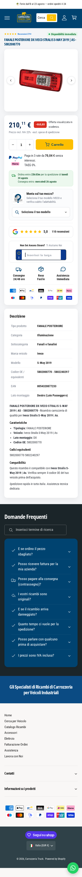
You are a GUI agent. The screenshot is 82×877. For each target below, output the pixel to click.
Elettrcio (9, 739)
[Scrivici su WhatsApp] (73, 868)
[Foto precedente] (11, 80)
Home (8, 715)
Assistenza (11, 750)
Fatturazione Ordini (16, 744)
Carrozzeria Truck (34, 858)
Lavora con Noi (13, 756)
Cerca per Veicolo (15, 721)
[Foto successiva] (71, 80)
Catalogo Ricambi (15, 727)
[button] (7, 18)
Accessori (10, 733)
